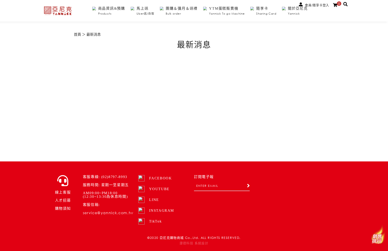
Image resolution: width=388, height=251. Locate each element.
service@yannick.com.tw (108, 212)
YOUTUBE (159, 189)
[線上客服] (62, 180)
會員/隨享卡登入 (317, 5)
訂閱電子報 (204, 177)
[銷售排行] (378, 234)
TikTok (155, 221)
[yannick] (58, 11)
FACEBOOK (160, 178)
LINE (154, 200)
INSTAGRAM (161, 210)
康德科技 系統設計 (194, 243)
